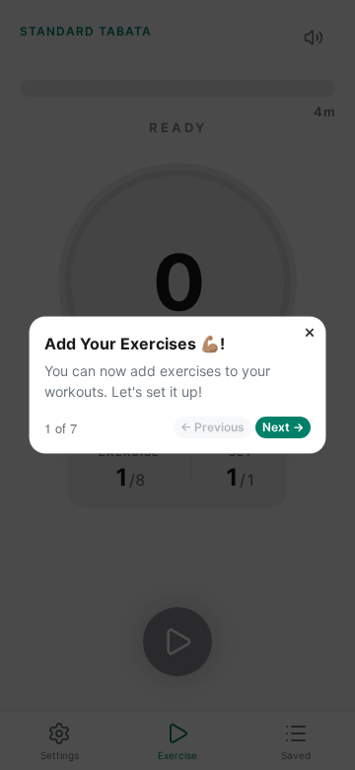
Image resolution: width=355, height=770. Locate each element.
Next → (283, 427)
